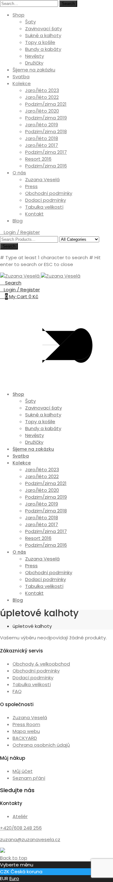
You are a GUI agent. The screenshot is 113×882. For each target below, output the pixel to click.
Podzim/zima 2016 (46, 165)
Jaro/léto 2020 (42, 111)
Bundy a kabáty (43, 49)
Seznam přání (29, 778)
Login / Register (22, 232)
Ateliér (20, 816)
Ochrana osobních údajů (41, 745)
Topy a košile (40, 42)
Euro (14, 878)
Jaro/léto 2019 (41, 124)
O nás (19, 172)
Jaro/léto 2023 (42, 90)
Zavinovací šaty (43, 28)
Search (68, 3)
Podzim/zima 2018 (46, 131)
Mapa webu (26, 731)
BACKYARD (25, 738)
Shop (18, 15)
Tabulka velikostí (44, 207)
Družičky (34, 63)
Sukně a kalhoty (43, 35)
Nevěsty (34, 56)
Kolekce (22, 83)
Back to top (13, 858)
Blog (18, 220)
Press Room (26, 724)
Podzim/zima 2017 (46, 152)
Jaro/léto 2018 (41, 138)
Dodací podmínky (45, 200)
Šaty (30, 21)
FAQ (17, 691)
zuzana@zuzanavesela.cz (30, 839)
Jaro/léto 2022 (42, 97)
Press (31, 186)
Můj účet (23, 771)
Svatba (21, 76)
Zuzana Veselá (42, 179)
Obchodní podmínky (48, 193)
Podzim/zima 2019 (46, 117)
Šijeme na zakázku (34, 69)
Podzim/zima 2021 (46, 104)
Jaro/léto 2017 (41, 145)
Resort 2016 (38, 159)
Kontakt (34, 214)
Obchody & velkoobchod (41, 664)
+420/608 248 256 (21, 828)
